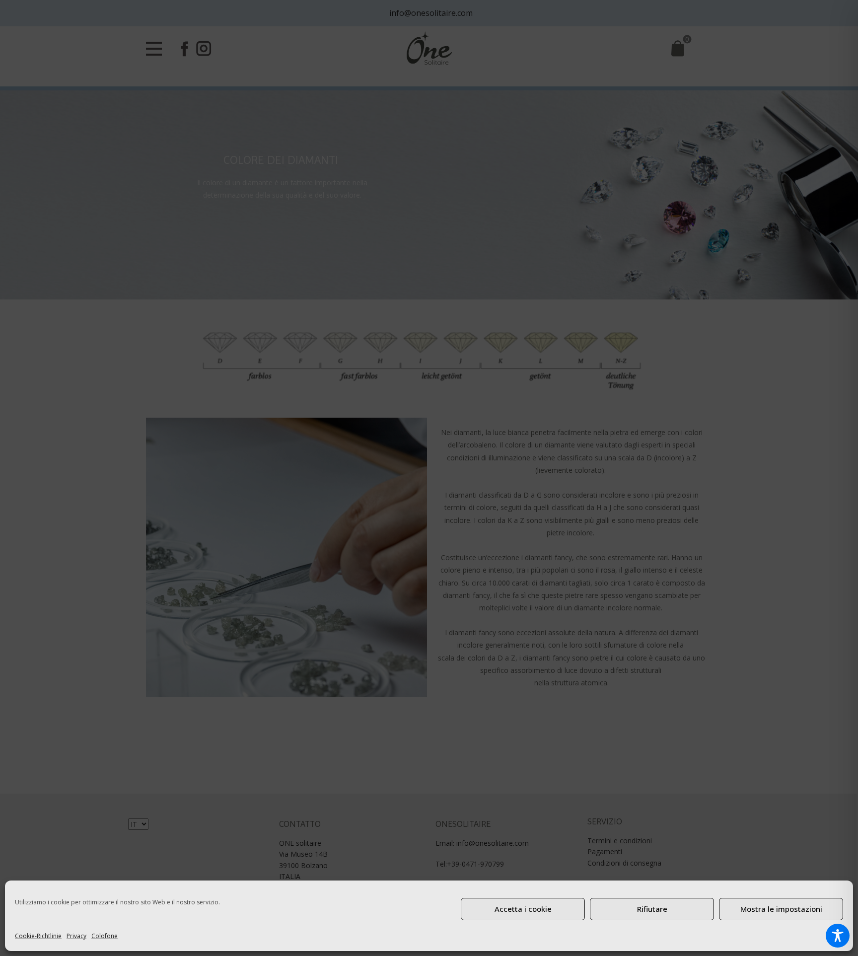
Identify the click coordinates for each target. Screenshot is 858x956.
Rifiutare (652, 909)
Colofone (104, 936)
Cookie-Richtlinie (38, 936)
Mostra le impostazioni (781, 909)
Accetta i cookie (523, 909)
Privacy (76, 936)
